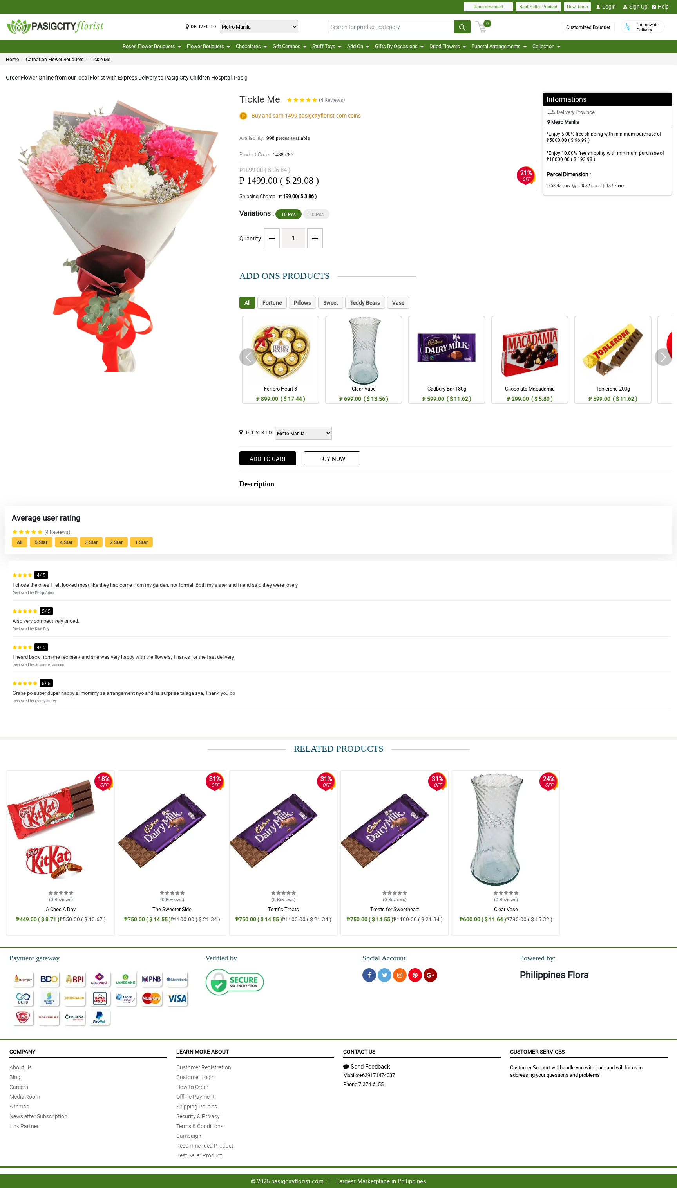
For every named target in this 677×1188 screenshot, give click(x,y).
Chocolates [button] (248, 46)
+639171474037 (377, 1075)
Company (22, 1051)
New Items (577, 6)
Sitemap (19, 1106)
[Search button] (462, 26)
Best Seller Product (539, 6)
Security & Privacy (198, 1116)
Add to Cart (268, 459)
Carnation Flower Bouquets (54, 59)
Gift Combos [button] (286, 46)
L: (558, 186)
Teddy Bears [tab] (365, 302)
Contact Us (359, 1051)
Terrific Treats (283, 909)
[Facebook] (369, 975)
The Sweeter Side (172, 909)
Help (663, 6)
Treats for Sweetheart (394, 909)
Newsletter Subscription (38, 1116)
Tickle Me (100, 59)
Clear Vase (506, 909)
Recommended (488, 6)
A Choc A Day (61, 909)
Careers (18, 1086)
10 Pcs (288, 214)
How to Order (192, 1086)
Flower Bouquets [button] (205, 46)
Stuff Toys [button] (323, 46)
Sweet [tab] (330, 302)
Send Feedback (370, 1066)
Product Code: (266, 154)
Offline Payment (195, 1096)
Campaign (188, 1135)
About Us (20, 1067)
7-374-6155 (371, 1084)
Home (12, 59)
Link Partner (24, 1126)
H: (613, 186)
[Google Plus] (430, 975)
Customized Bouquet (588, 27)
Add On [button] (355, 46)
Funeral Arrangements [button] (496, 46)
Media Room (24, 1096)
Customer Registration (203, 1067)
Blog (14, 1077)
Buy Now (332, 459)
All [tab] (247, 302)
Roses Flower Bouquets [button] (149, 46)
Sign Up (638, 6)
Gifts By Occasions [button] (396, 46)
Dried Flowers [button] (444, 46)
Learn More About (202, 1051)
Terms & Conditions (199, 1126)
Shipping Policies (196, 1106)
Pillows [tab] (302, 302)
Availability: (274, 137)
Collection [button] (543, 46)
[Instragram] (400, 975)
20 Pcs (316, 214)
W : (585, 186)
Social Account (383, 958)
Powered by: (538, 958)
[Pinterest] (415, 975)
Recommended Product (205, 1145)
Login (609, 6)
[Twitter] (384, 975)
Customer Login (195, 1077)
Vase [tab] (398, 302)
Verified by (221, 958)
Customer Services (537, 1051)
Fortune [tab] (272, 302)
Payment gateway (34, 958)
